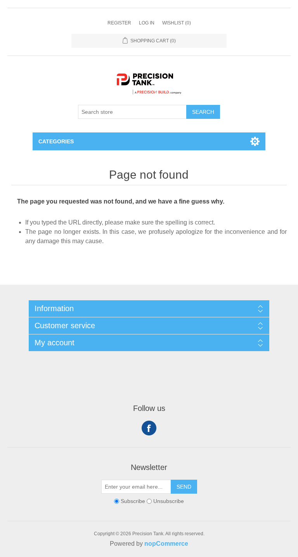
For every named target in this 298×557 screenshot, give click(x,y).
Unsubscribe (168, 501)
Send (184, 487)
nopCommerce (166, 543)
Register (119, 23)
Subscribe (133, 501)
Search (203, 112)
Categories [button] (56, 141)
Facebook (149, 428)
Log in (146, 23)
